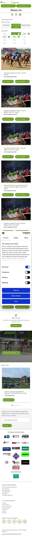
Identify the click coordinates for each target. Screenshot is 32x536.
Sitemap (4, 512)
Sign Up (5, 425)
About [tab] (26, 238)
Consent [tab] (5, 238)
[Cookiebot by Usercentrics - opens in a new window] (23, 233)
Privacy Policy (5, 504)
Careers (4, 511)
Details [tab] (16, 238)
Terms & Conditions (7, 506)
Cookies (4, 503)
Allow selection (16, 296)
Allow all (16, 290)
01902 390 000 (8, 495)
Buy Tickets (22, 6)
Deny (16, 301)
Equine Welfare (6, 507)
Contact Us (5, 509)
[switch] (27, 272)
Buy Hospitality (7, 6)
